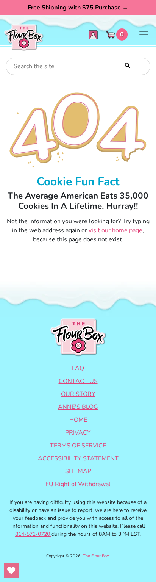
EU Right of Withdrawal (78, 484)
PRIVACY (78, 433)
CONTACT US (78, 381)
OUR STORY (78, 394)
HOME (78, 420)
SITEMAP (78, 471)
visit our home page (115, 230)
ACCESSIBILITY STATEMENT (78, 458)
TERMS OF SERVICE (78, 445)
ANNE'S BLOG (78, 407)
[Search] (126, 64)
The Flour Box (96, 556)
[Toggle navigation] (143, 34)
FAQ (78, 368)
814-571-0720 (33, 534)
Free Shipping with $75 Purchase (78, 7)
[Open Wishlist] (11, 570)
